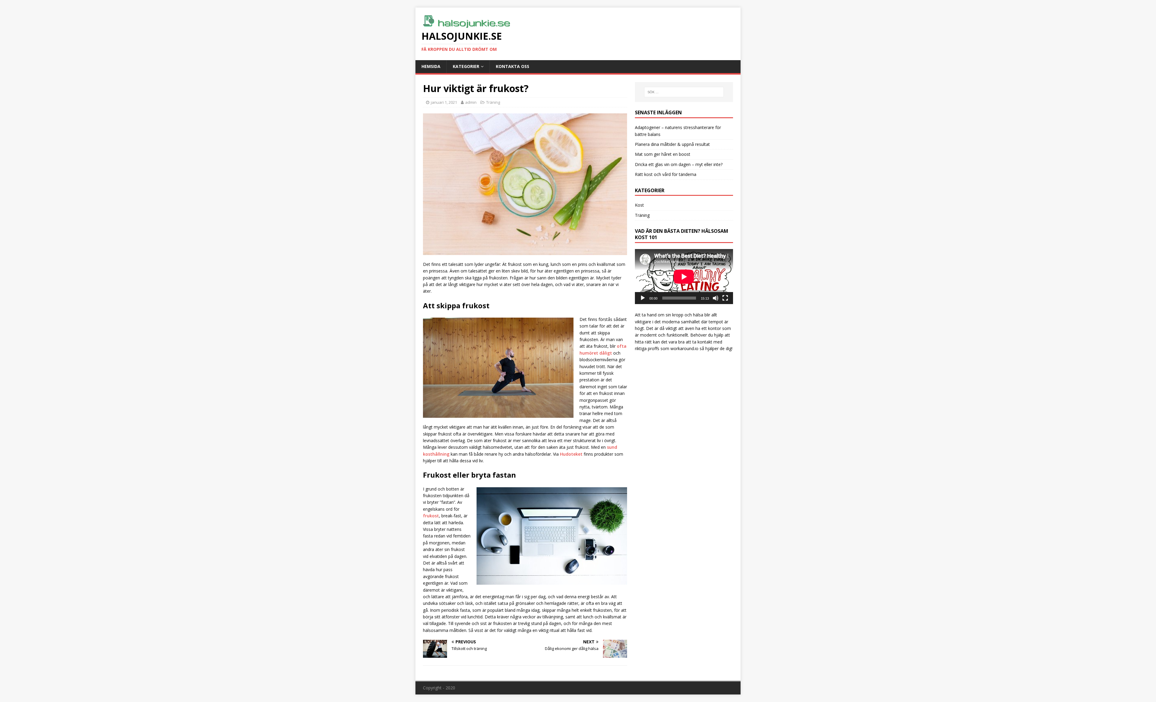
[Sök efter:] (684, 92)
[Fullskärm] (725, 298)
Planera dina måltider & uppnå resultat (672, 144)
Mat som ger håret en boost (662, 154)
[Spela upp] (643, 298)
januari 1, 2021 (444, 102)
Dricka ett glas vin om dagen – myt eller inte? (678, 164)
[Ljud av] (716, 298)
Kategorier (466, 66)
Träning (493, 102)
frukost (431, 516)
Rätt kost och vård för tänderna (665, 174)
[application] (684, 276)
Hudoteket (571, 454)
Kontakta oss (512, 66)
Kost (639, 205)
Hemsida (430, 66)
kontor (714, 328)
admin (471, 102)
